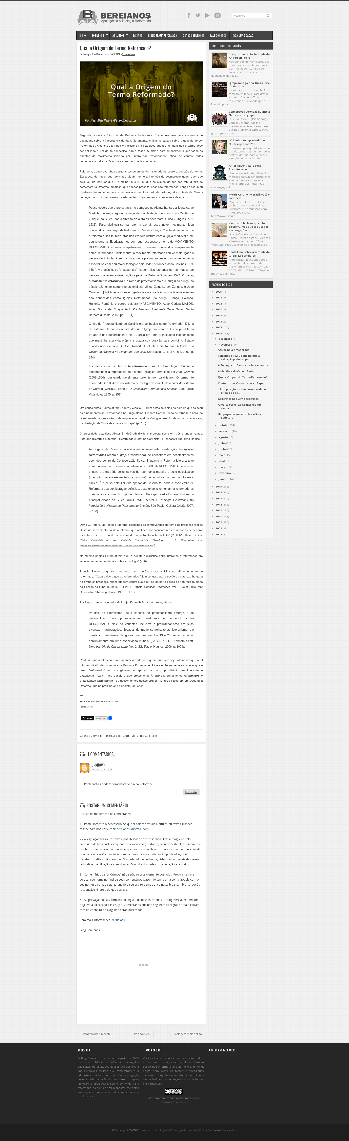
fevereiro (225, 473)
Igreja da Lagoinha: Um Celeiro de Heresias (249, 84)
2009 (218, 522)
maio (222, 455)
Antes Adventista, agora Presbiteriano (245, 167)
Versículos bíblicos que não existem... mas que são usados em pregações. (248, 226)
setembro (225, 431)
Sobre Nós (98, 35)
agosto (223, 437)
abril (222, 461)
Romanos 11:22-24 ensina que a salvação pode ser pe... (239, 357)
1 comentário (128, 54)
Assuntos (118, 35)
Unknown (98, 765)
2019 (218, 315)
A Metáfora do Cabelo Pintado (237, 371)
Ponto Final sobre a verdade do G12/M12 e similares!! (249, 253)
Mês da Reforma (139, 735)
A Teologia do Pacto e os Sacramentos (243, 365)
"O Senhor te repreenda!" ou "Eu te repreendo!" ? (248, 142)
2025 (218, 291)
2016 (218, 333)
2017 (218, 327)
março (223, 467)
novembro (225, 344)
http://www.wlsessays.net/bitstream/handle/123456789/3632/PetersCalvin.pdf (117, 546)
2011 (218, 510)
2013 (218, 498)
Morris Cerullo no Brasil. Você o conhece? (249, 196)
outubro (224, 425)
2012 (218, 504)
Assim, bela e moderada (233, 350)
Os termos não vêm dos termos (238, 399)
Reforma (153, 735)
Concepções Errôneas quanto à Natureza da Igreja (249, 113)
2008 (218, 528)
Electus (89, 707)
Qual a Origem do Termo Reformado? (115, 47)
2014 (218, 492)
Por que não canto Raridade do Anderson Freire (249, 55)
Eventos (137, 35)
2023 (218, 297)
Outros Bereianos (193, 35)
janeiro (223, 479)
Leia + (89, 1096)
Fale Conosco (218, 35)
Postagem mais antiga (187, 1034)
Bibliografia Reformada (162, 35)
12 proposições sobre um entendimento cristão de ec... (244, 390)
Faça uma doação (242, 35)
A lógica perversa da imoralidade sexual (240, 406)
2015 (218, 486)
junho (223, 449)
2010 (218, 516)
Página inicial (142, 1034)
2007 (218, 534)
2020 (218, 309)
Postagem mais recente (96, 1034)
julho (222, 443)
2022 (218, 303)
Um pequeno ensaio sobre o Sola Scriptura (239, 415)
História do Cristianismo (117, 735)
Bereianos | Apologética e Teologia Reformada (168, 1130)
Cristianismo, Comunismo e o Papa (240, 383)
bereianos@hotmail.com (133, 829)
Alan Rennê (98, 735)
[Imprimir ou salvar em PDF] (101, 718)
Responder (191, 792)
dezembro (225, 339)
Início (82, 35)
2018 (218, 321)
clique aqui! (119, 920)
